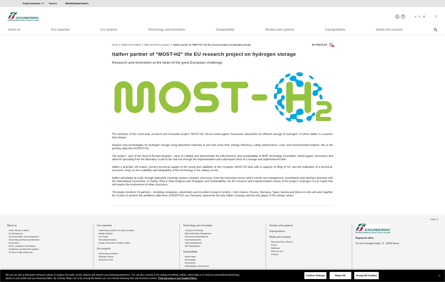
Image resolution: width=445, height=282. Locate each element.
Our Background (16, 233)
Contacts (275, 254)
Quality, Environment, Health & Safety (114, 243)
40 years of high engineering (21, 252)
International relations (107, 240)
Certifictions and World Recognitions (24, 249)
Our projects (108, 29)
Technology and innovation (166, 29)
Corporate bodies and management (23, 237)
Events (274, 245)
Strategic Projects (106, 257)
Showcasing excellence (108, 253)
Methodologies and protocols (197, 266)
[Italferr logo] (23, 16)
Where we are (277, 251)
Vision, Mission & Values (19, 230)
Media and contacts (389, 29)
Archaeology (190, 260)
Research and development (196, 237)
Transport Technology (194, 230)
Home (115, 45)
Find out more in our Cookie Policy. (177, 278)
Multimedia (275, 248)
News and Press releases (157, 45)
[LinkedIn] (403, 16)
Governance (14, 243)
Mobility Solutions (106, 233)
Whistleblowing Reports (77, 3)
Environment (190, 263)
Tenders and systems (279, 29)
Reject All (340, 275)
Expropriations (335, 29)
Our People (103, 237)
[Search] (435, 29)
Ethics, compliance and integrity (22, 246)
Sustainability (225, 29)
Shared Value (190, 257)
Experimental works (193, 240)
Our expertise (60, 29)
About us (14, 29)
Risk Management (192, 246)
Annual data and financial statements (24, 240)
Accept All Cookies (366, 275)
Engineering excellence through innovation (116, 230)
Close (433, 219)
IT (436, 16)
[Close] (439, 275)
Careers (53, 3)
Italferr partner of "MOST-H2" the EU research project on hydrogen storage (212, 45)
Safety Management (193, 243)
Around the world (106, 260)
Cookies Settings (315, 275)
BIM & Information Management (198, 233)
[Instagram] (397, 16)
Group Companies (32, 3)
